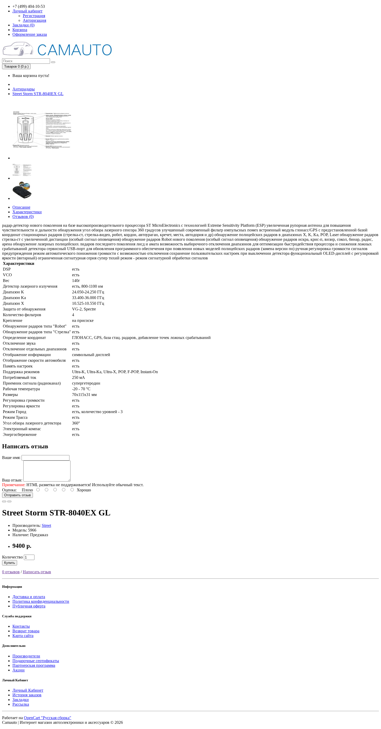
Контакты (21, 626)
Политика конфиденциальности (40, 601)
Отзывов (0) (23, 216)
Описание (21, 207)
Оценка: (9, 490)
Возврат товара (25, 631)
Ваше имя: (11, 457)
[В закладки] (4, 501)
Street (46, 525)
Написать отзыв (37, 572)
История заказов (26, 695)
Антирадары (23, 89)
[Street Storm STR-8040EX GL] (42, 158)
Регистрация (34, 15)
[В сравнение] (9, 501)
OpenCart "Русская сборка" (47, 718)
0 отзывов (11, 572)
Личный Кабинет (27, 690)
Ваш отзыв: (12, 480)
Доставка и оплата (28, 596)
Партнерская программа (33, 665)
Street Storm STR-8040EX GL (38, 93)
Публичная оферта (28, 606)
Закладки (20, 699)
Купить (9, 563)
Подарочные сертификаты (35, 661)
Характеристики (27, 212)
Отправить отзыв (17, 495)
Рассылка (20, 704)
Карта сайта (22, 635)
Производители (26, 656)
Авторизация (34, 20)
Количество (12, 557)
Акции (18, 670)
